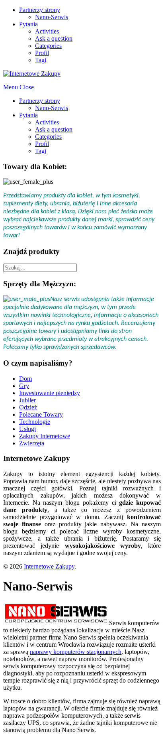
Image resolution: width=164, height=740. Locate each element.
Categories (48, 45)
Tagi (40, 60)
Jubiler (27, 400)
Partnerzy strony (39, 9)
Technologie (34, 421)
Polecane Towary (41, 414)
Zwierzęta (31, 443)
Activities (47, 31)
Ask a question (53, 38)
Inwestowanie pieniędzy (49, 393)
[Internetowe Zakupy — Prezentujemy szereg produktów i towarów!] (32, 73)
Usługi (27, 428)
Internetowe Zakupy (49, 566)
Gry (24, 385)
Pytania (28, 24)
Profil (42, 52)
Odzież (28, 407)
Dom (25, 378)
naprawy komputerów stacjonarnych (75, 651)
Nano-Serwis (51, 17)
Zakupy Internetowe (44, 436)
